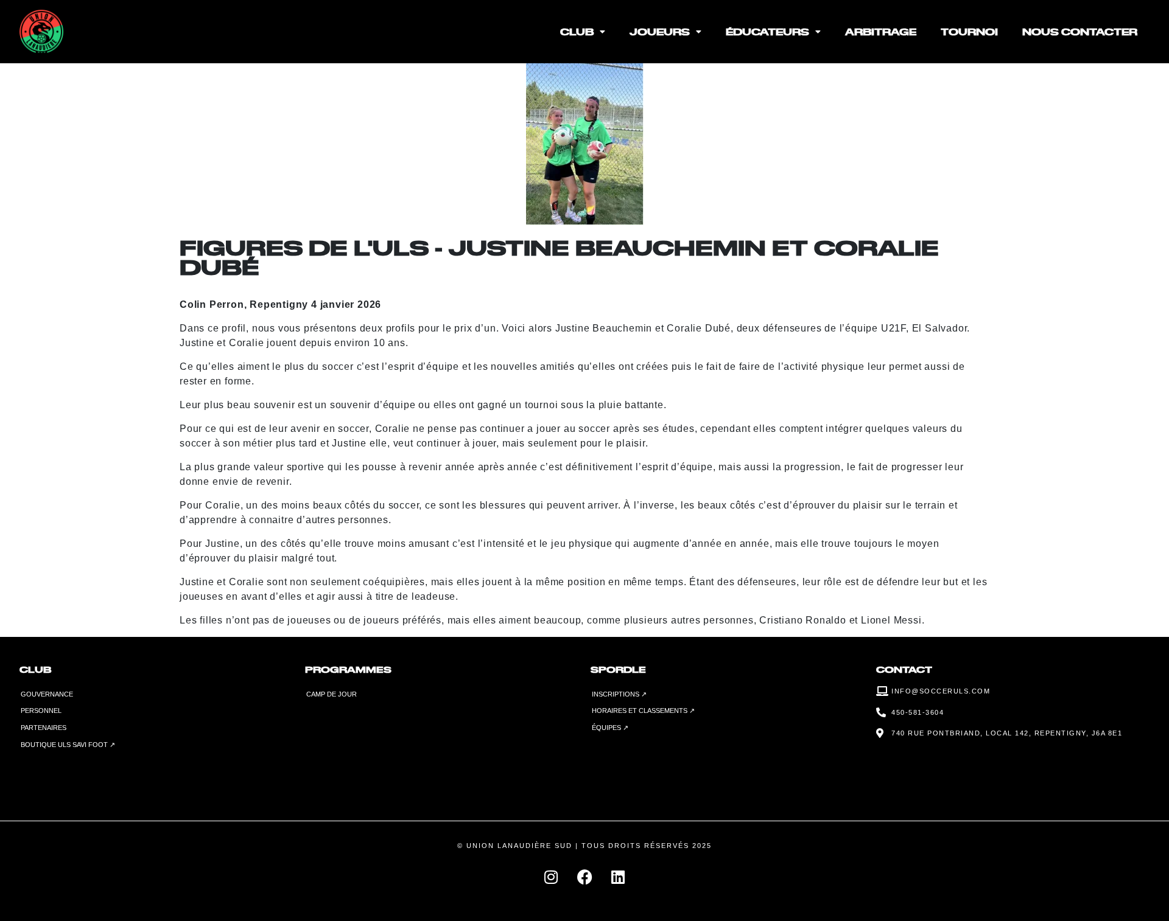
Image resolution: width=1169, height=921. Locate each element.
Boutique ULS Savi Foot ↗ (68, 744)
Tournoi (969, 31)
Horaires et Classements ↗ (643, 710)
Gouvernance (47, 694)
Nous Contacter (1079, 31)
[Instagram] (551, 876)
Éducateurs (767, 31)
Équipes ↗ (610, 727)
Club (577, 31)
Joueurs (660, 31)
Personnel (41, 710)
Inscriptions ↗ (619, 694)
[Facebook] (584, 876)
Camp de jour (331, 694)
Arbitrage (880, 31)
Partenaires (43, 727)
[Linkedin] (618, 876)
